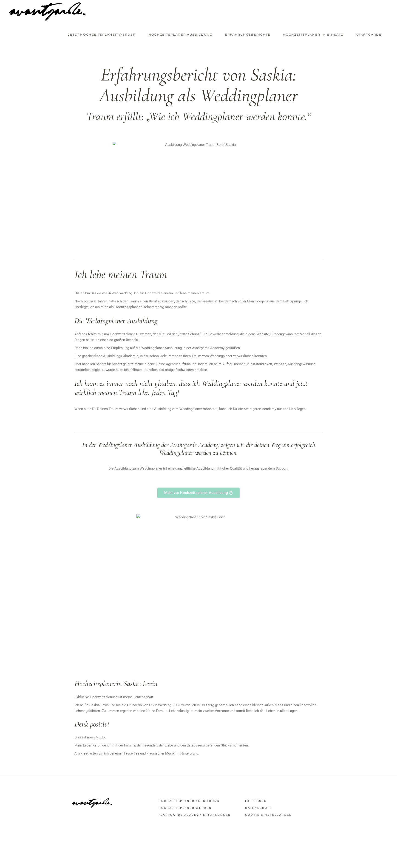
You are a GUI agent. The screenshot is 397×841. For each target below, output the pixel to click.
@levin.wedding (120, 293)
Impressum (256, 801)
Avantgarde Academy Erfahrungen (195, 814)
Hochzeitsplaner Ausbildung (189, 801)
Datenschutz (258, 808)
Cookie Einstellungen (268, 814)
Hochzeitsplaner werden (185, 808)
